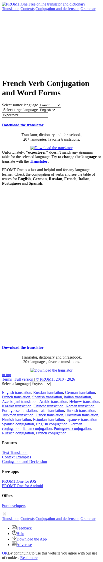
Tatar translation (51, 410)
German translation (80, 392)
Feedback (24, 528)
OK (5, 553)
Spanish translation (47, 397)
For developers (14, 505)
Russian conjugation (18, 433)
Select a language (16, 384)
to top (6, 375)
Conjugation (58, 9)
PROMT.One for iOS (19, 481)
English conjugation (52, 424)
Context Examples (16, 457)
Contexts (27, 9)
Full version (23, 379)
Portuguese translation (19, 410)
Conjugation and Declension (24, 461)
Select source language (20, 105)
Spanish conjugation (18, 424)
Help (20, 533)
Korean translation (80, 406)
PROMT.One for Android (22, 486)
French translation (16, 397)
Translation (11, 9)
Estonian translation (48, 419)
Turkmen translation (18, 415)
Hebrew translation (84, 401)
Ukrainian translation (81, 415)
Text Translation (15, 452)
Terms (7, 379)
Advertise (24, 544)
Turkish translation (80, 410)
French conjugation (51, 433)
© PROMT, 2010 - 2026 (55, 379)
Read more (29, 557)
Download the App (31, 539)
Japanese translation (81, 419)
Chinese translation (49, 406)
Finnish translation (16, 419)
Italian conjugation (37, 428)
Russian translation (48, 392)
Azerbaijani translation (20, 401)
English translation (16, 392)
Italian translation (77, 397)
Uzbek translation (49, 415)
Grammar (88, 9)
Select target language (20, 110)
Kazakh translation (17, 406)
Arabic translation (53, 401)
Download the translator (23, 125)
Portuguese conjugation (72, 428)
